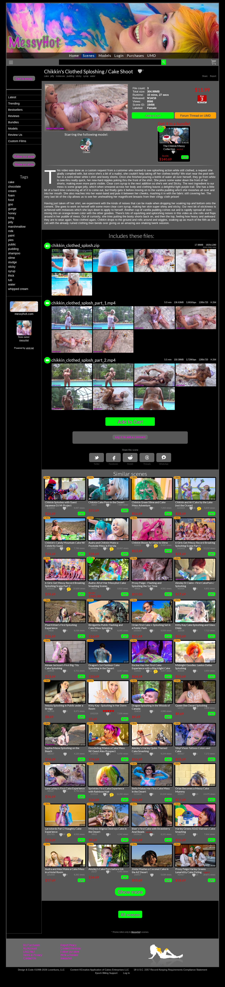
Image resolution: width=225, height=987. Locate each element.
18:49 (82, 662)
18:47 (82, 499)
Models (104, 55)
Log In (126, 973)
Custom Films (17, 141)
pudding (13, 249)
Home (74, 55)
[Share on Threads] (147, 457)
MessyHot (135, 932)
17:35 (212, 745)
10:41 (169, 702)
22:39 (82, 866)
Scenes (88, 55)
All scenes (130, 914)
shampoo (14, 253)
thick (11, 275)
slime (11, 257)
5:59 (170, 580)
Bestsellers (15, 109)
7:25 (83, 702)
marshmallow (17, 226)
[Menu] (11, 62)
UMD (151, 55)
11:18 (213, 662)
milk (10, 231)
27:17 (212, 580)
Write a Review (69, 955)
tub (10, 280)
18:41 (212, 702)
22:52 (126, 785)
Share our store (24, 164)
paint (11, 235)
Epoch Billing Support (106, 973)
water (11, 284)
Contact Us (29, 958)
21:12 (126, 539)
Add (185, 157)
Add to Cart (152, 115)
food (11, 200)
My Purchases (31, 945)
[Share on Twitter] (96, 457)
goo (10, 204)
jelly (10, 222)
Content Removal (70, 948)
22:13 (212, 825)
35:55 (169, 662)
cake (11, 182)
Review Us (15, 134)
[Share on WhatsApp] (163, 457)
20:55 (82, 622)
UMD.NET (29, 951)
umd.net (30, 348)
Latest (12, 97)
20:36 (169, 785)
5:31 (127, 702)
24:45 (169, 825)
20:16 (82, 580)
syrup (11, 271)
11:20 (126, 662)
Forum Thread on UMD (195, 115)
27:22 (169, 499)
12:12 (126, 745)
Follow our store (24, 156)
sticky (11, 266)
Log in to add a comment (130, 437)
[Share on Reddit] (130, 457)
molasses (60, 76)
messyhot (24, 340)
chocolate (14, 186)
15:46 (82, 539)
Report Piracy (68, 945)
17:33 (212, 622)
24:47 (82, 785)
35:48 (126, 622)
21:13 (126, 866)
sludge (12, 262)
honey (12, 213)
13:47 (169, 866)
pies (11, 240)
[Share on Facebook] (113, 457)
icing (11, 217)
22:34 (169, 622)
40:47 (212, 785)
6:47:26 (125, 580)
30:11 (213, 499)
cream (12, 191)
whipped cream (18, 289)
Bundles (13, 122)
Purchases (135, 55)
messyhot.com (24, 313)
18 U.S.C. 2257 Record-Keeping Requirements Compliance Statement (170, 969)
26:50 (212, 866)
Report (213, 76)
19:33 (82, 745)
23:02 (82, 825)
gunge (12, 208)
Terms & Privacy (32, 955)
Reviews (13, 116)
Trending (14, 103)
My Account (30, 948)
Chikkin (86, 152)
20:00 (212, 539)
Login (119, 55)
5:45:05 (185, 143)
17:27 (169, 745)
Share (205, 76)
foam (11, 195)
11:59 (126, 499)
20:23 (126, 825)
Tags (24, 176)
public (12, 244)
